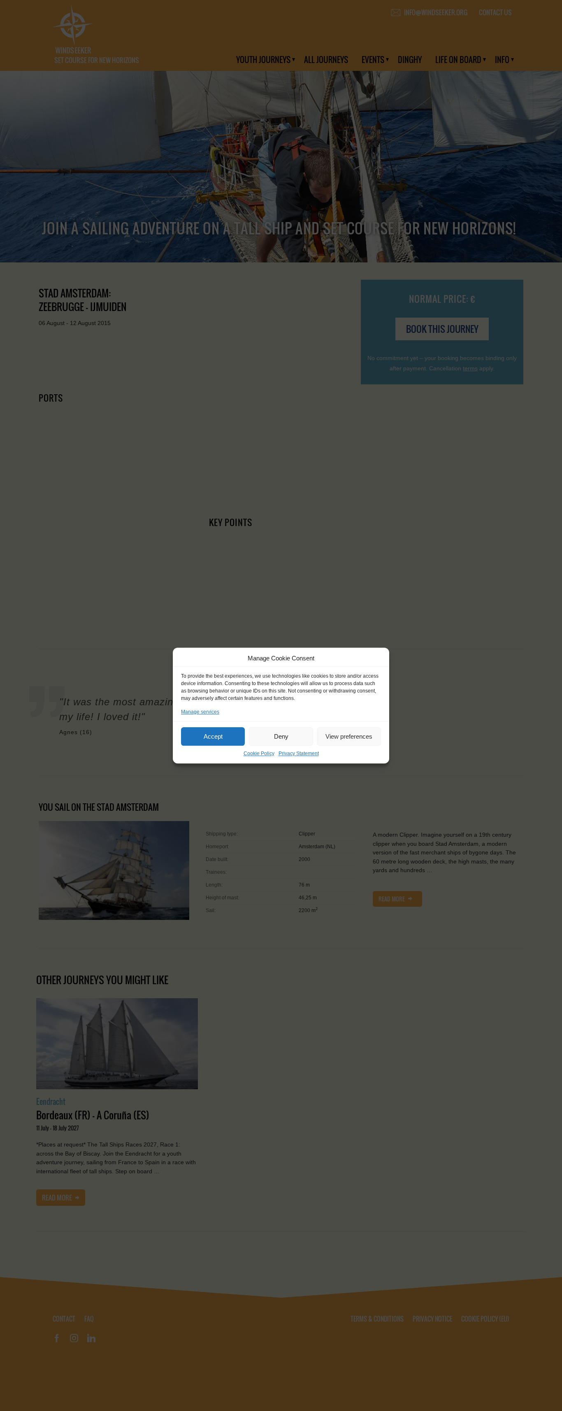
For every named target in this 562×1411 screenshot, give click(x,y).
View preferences (348, 736)
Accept (213, 736)
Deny (281, 736)
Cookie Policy (259, 753)
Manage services (200, 712)
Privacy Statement (299, 753)
